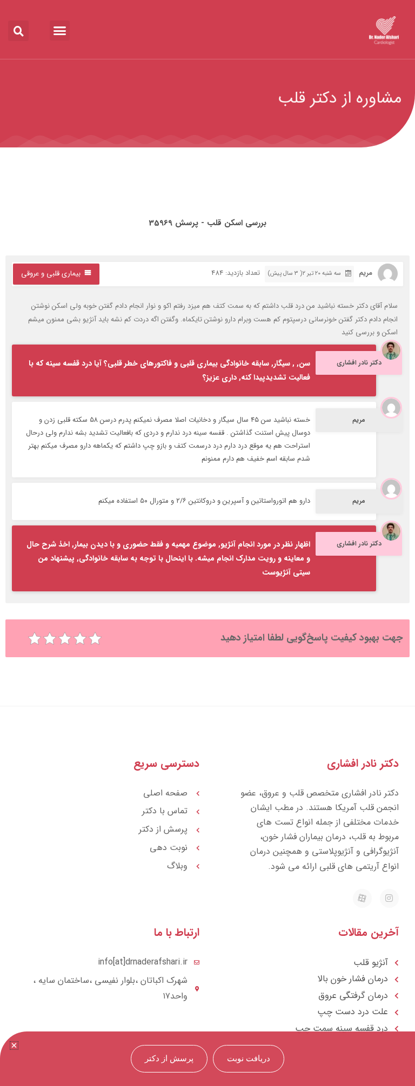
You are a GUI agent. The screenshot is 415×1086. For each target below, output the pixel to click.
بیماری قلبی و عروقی (51, 273)
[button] (60, 31)
